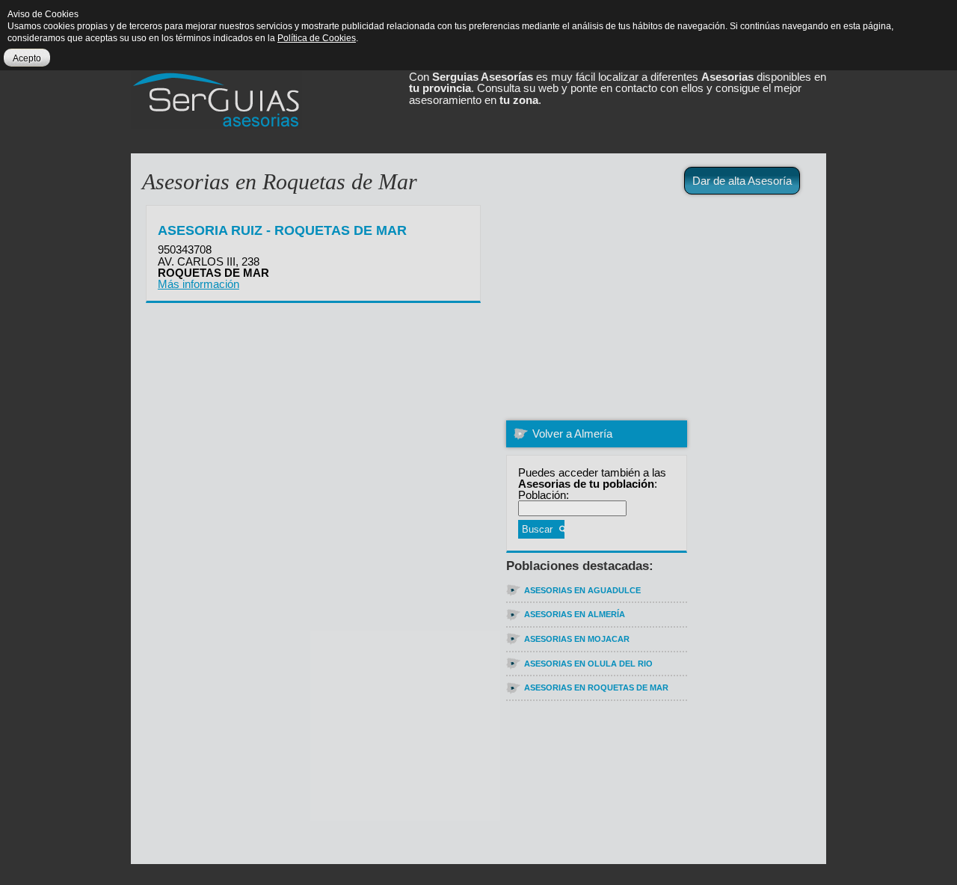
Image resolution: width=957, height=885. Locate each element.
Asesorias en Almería (574, 614)
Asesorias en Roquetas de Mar (596, 687)
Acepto (27, 58)
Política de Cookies (316, 38)
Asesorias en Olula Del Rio (588, 663)
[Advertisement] (696, 306)
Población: (543, 495)
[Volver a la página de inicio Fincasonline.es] (233, 106)
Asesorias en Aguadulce (582, 590)
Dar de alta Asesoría (742, 180)
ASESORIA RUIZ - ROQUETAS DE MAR (282, 230)
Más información (198, 284)
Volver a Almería (572, 433)
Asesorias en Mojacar (577, 638)
